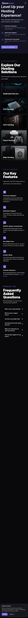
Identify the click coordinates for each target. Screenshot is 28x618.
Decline (11, 614)
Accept (4, 614)
